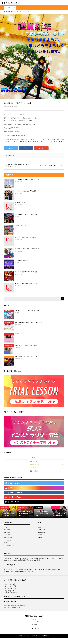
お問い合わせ (34, 624)
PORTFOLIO (34, 461)
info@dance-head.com (10, 603)
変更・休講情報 (34, 471)
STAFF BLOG (10, 8)
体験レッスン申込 (8, 537)
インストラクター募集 (9, 545)
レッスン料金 (7, 534)
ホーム (5, 527)
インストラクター (8, 540)
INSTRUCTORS (34, 464)
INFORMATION (34, 457)
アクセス (6, 542)
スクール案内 (7, 529)
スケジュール (41, 527)
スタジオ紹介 (7, 532)
